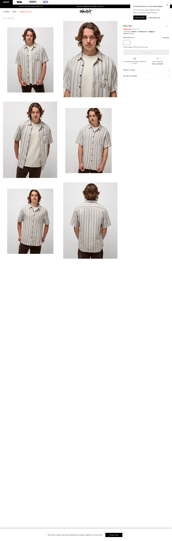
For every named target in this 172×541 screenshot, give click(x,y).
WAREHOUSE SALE (25, 12)
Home (4, 18)
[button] (6, 2)
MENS (14, 12)
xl (147, 42)
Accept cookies (113, 535)
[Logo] (86, 13)
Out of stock (146, 52)
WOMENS (6, 12)
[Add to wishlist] (167, 26)
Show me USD (139, 18)
